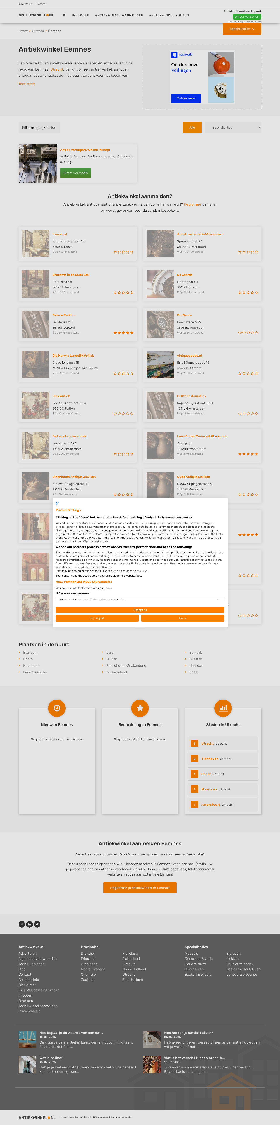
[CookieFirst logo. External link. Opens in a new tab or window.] (57, 504)
